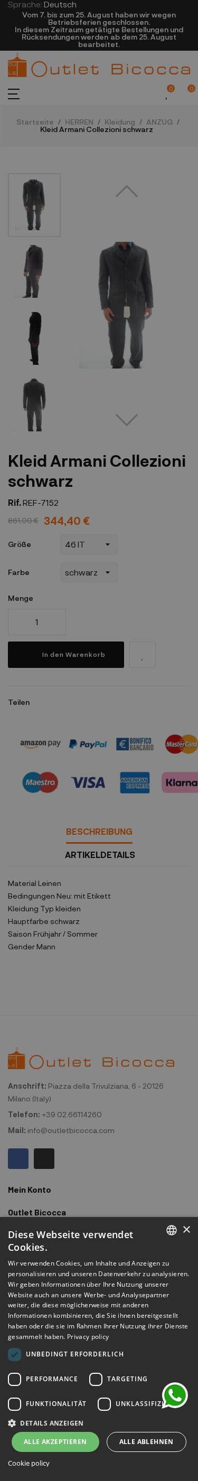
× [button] (186, 1230)
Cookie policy (29, 1463)
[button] (99, 1422)
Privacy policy (88, 1336)
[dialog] (99, 1349)
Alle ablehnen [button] (146, 1441)
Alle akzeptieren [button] (55, 1441)
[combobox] (171, 1230)
